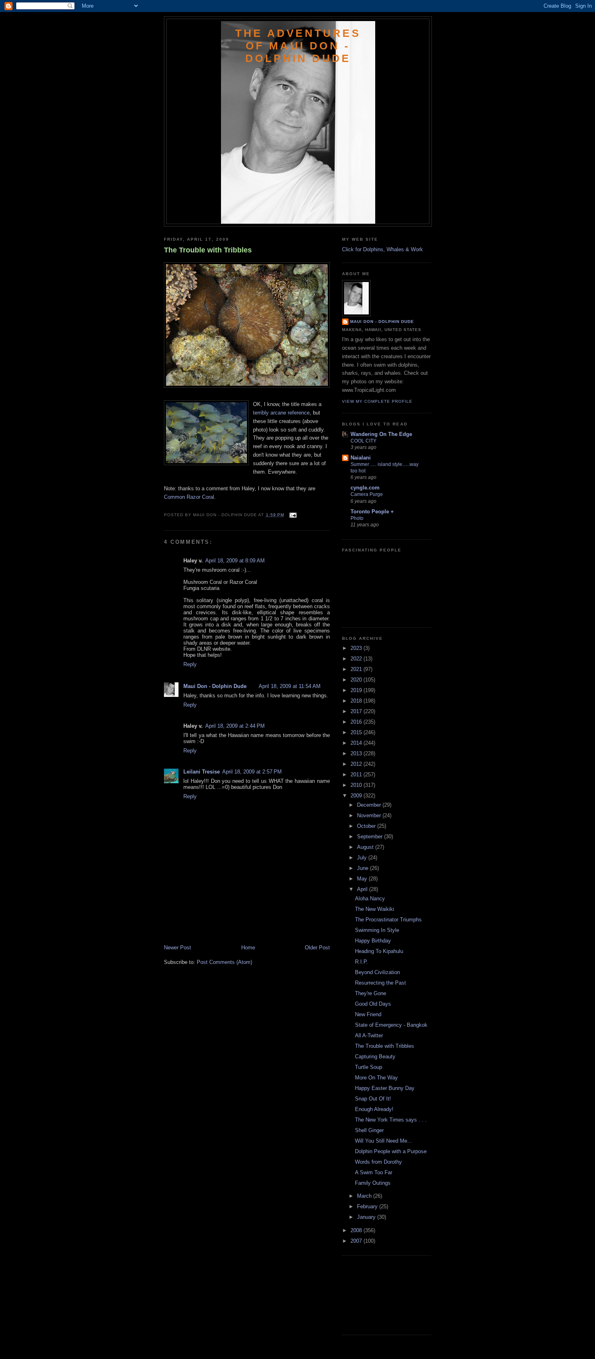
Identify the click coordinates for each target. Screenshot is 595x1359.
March (365, 1196)
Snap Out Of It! (373, 1099)
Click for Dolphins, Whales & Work (382, 249)
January (367, 1217)
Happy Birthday (373, 941)
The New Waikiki (374, 909)
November (369, 815)
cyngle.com (365, 488)
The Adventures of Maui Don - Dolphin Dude (298, 45)
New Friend (368, 1014)
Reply (190, 664)
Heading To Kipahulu (379, 951)
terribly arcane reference (281, 413)
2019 (357, 690)
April (363, 889)
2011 (357, 774)
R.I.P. (361, 962)
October (367, 826)
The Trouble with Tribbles (208, 250)
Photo (357, 518)
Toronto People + (372, 512)
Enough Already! (374, 1109)
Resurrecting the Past (380, 983)
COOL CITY (363, 441)
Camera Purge (367, 494)
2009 (357, 796)
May (363, 879)
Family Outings (373, 1183)
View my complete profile (377, 401)
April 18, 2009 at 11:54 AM (290, 686)
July (362, 858)
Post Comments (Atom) (224, 962)
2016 (357, 722)
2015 (357, 732)
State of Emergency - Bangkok (391, 1025)
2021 (357, 669)
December (369, 805)
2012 (357, 764)
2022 (357, 659)
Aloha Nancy (370, 898)
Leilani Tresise (201, 772)
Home (248, 947)
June (363, 868)
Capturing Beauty (375, 1056)
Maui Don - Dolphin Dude (214, 686)
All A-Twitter (369, 1035)
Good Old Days (373, 1004)
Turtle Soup (368, 1067)
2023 (357, 648)
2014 (357, 743)
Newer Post (177, 947)
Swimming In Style (377, 930)
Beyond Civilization (377, 972)
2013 (357, 753)
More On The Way (376, 1078)
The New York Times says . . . (391, 1120)
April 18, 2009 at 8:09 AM (235, 561)
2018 (357, 701)
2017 (357, 711)
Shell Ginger (369, 1130)
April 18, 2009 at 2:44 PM (235, 726)
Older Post (317, 947)
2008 (357, 1230)
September (370, 836)
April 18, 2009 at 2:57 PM (252, 772)
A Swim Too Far (373, 1172)
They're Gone (370, 993)
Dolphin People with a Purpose (391, 1151)
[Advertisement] (211, 926)
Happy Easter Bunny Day (384, 1088)
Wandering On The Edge (381, 434)
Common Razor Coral (189, 497)
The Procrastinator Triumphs (388, 920)
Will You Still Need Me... (383, 1141)
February (368, 1206)
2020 (357, 680)
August (366, 847)
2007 (357, 1241)
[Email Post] (292, 515)
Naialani (361, 458)
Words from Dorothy (378, 1162)
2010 (357, 785)
